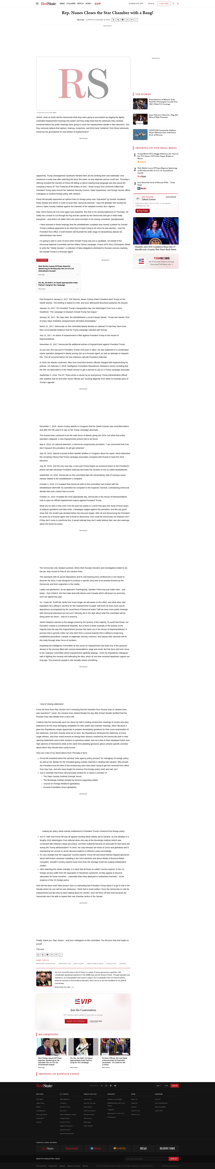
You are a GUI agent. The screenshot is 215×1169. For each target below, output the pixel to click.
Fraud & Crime (65, 1122)
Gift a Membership (161, 1103)
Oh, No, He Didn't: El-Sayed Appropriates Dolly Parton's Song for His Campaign (81, 1060)
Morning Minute (41, 1114)
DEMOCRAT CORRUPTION (46, 963)
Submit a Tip (135, 1111)
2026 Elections (65, 1099)
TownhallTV (40, 1118)
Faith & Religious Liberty (68, 1114)
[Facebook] (110, 1085)
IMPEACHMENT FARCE (95, 963)
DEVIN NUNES (79, 963)
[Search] (173, 3)
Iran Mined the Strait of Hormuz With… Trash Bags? (156, 183)
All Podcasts (112, 1117)
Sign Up (174, 1159)
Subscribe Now (96, 1021)
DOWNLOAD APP (136, 3)
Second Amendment (67, 1133)
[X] (101, 1085)
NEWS (62, 3)
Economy (63, 1111)
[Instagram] (106, 1085)
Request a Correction (73, 1166)
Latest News (40, 1103)
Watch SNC (159, 1111)
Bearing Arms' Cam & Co (116, 1113)
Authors (39, 1122)
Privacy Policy (53, 1166)
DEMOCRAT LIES (65, 963)
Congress (63, 1103)
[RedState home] (44, 1085)
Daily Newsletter (160, 1107)
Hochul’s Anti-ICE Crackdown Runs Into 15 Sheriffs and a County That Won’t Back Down (155, 248)
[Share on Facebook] (122, 19)
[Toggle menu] (37, 3)
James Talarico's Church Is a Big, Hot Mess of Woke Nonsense (163, 116)
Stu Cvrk (80, 20)
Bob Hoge (41, 1067)
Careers (133, 1107)
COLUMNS (71, 3)
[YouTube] (115, 1085)
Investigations (40, 1111)
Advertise (134, 1103)
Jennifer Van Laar (90, 1103)
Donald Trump (65, 1107)
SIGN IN (151, 3)
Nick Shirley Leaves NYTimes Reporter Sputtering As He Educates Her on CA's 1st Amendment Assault (49, 1061)
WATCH (80, 3)
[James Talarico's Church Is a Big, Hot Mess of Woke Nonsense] (140, 119)
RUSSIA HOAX (111, 963)
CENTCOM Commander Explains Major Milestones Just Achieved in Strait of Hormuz (162, 132)
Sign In (159, 1085)
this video (52, 113)
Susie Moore (88, 1107)
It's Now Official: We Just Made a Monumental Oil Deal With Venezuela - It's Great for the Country (114, 1061)
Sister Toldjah (88, 1126)
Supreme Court (65, 1130)
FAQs (166, 1085)
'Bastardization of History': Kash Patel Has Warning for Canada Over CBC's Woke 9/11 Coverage (163, 101)
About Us (134, 1099)
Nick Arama (74, 1067)
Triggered (111, 1109)
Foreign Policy (65, 1118)
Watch (38, 1107)
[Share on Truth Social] (118, 19)
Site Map (85, 1166)
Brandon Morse (89, 1114)
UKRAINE (122, 963)
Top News (39, 1099)
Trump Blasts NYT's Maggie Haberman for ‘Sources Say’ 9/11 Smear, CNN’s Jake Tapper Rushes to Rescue (158, 156)
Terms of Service (41, 1166)
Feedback (62, 1166)
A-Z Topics (64, 1094)
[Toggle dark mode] (178, 3)
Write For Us (135, 1114)
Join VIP (174, 1085)
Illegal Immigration (66, 1126)
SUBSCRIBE (164, 3)
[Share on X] (113, 19)
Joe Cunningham (90, 1111)
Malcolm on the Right (115, 1099)
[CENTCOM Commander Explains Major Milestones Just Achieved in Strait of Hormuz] (140, 134)
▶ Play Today (142, 211)
